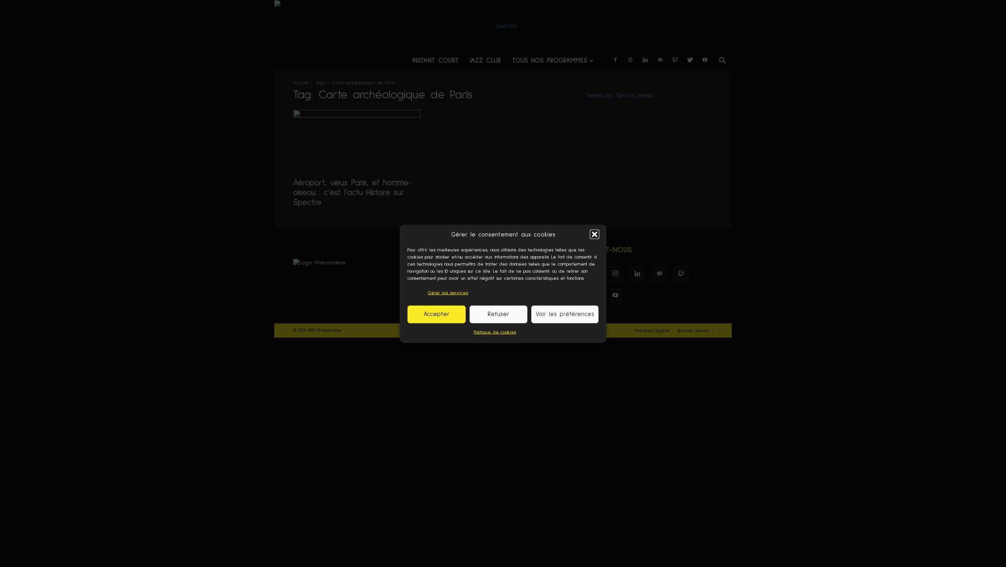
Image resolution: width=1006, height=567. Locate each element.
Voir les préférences (565, 314)
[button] (594, 234)
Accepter (437, 314)
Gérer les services (448, 292)
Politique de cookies (495, 332)
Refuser (498, 314)
